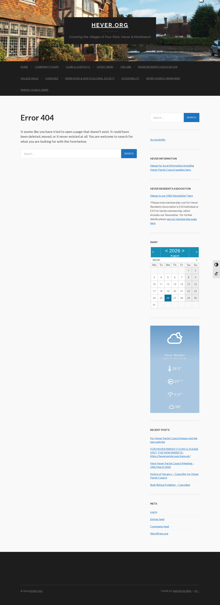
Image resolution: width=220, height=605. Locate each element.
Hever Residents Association (157, 67)
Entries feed (157, 519)
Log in (153, 512)
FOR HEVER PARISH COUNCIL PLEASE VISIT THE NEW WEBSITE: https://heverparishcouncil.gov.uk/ (174, 452)
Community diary (47, 67)
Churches (51, 78)
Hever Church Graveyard (163, 78)
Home (24, 67)
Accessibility (130, 78)
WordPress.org (159, 533)
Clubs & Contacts (78, 67)
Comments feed (159, 526)
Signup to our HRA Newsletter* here (171, 195)
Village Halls (29, 78)
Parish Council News (34, 90)
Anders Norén (182, 591)
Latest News (105, 67)
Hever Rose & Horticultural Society (90, 78)
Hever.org (110, 25)
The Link (125, 67)
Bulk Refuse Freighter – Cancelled (170, 484)
